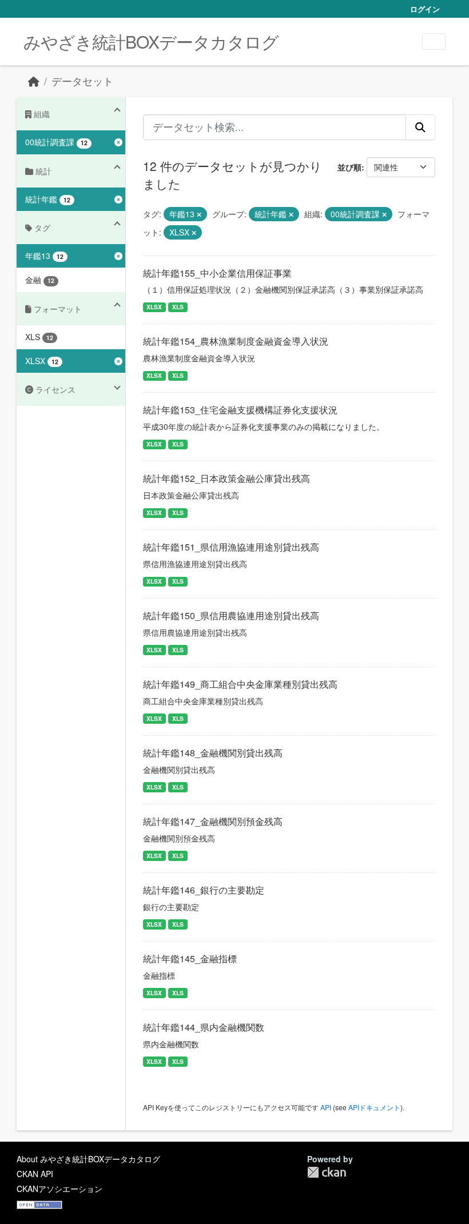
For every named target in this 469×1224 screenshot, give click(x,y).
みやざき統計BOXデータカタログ (151, 41)
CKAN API (35, 1173)
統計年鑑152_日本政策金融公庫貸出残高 (226, 478)
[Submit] (420, 126)
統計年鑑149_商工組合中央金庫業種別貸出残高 (240, 684)
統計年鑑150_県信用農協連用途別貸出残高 (231, 615)
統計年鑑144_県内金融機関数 (203, 1027)
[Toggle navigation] (434, 41)
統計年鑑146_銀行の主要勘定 (203, 889)
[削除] (199, 214)
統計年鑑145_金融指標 (190, 958)
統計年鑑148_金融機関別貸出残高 (213, 752)
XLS (178, 306)
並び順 (349, 167)
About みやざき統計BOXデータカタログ (88, 1159)
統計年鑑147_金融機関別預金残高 (213, 821)
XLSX (154, 306)
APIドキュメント (374, 1107)
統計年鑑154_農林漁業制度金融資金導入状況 (235, 341)
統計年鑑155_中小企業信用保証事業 (217, 273)
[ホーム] (33, 81)
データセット (82, 81)
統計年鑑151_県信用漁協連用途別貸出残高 (231, 546)
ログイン (425, 8)
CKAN (326, 1172)
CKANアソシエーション (59, 1188)
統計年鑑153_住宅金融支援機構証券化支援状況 (240, 409)
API (325, 1107)
